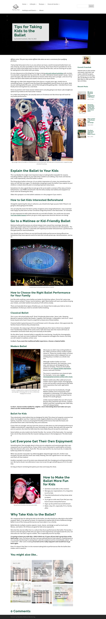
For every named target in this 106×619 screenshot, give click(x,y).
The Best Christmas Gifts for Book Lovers (91, 132)
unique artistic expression (62, 368)
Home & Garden (53, 4)
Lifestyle (32, 4)
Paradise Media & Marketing (26, 617)
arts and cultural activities (54, 73)
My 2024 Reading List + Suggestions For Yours (21, 570)
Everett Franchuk (21, 39)
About (41, 10)
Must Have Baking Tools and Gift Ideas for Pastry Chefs (42, 570)
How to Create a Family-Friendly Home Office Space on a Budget (63, 571)
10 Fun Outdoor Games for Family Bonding (21, 591)
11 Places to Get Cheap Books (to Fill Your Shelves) (42, 592)
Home (24, 4)
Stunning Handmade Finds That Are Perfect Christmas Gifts (91, 108)
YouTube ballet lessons (18, 215)
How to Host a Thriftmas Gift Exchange (91, 120)
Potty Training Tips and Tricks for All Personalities (63, 594)
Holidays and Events (29, 10)
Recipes (41, 4)
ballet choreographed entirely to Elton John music (57, 376)
